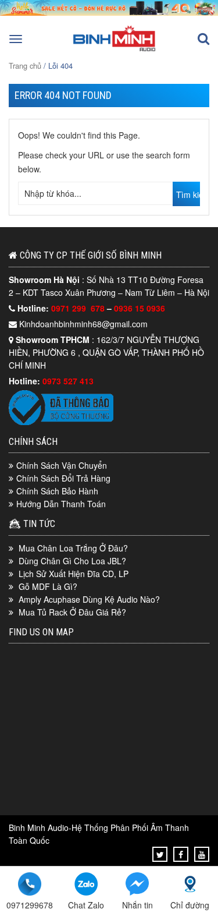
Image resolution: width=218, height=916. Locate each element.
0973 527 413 (68, 381)
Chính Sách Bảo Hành (57, 491)
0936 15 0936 (139, 308)
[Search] (203, 39)
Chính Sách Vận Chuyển (61, 465)
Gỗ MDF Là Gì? (48, 586)
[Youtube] (201, 854)
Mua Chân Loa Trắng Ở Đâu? (73, 548)
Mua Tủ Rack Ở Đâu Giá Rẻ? (72, 612)
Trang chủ (25, 65)
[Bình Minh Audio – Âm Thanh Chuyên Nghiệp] (114, 50)
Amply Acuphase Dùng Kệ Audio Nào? (89, 599)
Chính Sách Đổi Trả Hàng (63, 478)
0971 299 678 (79, 308)
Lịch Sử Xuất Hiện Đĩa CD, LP (73, 573)
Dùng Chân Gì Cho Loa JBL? (72, 561)
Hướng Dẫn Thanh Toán (61, 504)
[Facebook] (180, 854)
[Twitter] (160, 854)
